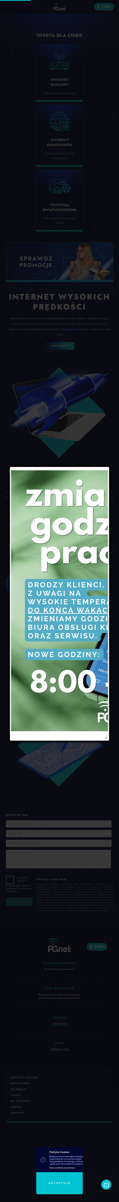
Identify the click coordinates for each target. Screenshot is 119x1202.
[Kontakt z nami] (106, 1185)
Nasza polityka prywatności (62, 1167)
